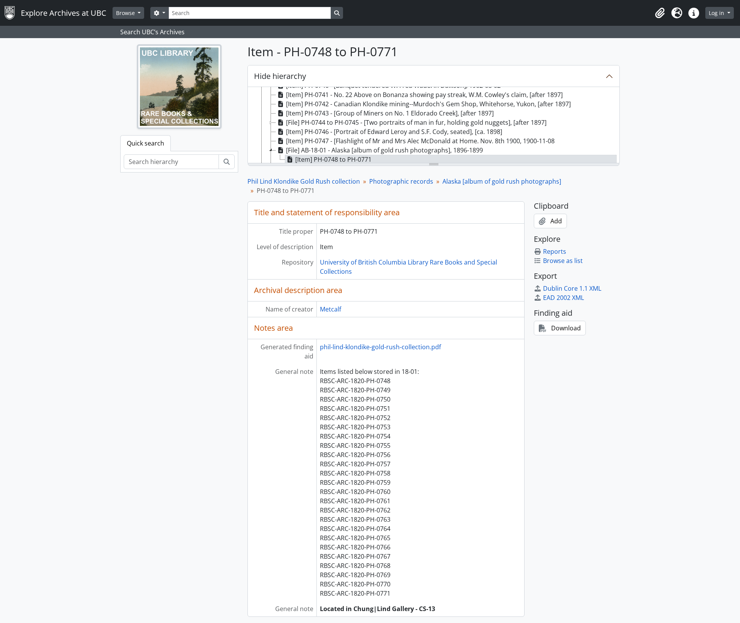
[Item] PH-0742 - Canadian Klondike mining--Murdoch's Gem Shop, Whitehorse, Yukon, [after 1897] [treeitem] (428, 104)
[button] (659, 13)
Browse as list (563, 260)
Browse (126, 13)
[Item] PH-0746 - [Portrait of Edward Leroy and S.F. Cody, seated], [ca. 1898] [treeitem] (394, 131)
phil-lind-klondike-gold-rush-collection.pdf (380, 347)
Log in (717, 13)
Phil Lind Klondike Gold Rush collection (303, 181)
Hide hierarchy (280, 76)
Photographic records (401, 181)
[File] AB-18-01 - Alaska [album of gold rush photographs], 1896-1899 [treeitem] (384, 150)
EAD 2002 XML (563, 297)
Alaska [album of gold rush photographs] (501, 181)
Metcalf (330, 309)
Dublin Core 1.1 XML (572, 288)
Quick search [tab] (145, 143)
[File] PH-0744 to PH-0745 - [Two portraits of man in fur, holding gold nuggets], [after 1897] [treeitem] (416, 122)
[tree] (433, 125)
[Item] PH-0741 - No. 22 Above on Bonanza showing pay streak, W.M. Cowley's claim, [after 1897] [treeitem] (424, 94)
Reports (554, 251)
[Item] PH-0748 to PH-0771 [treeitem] (333, 159)
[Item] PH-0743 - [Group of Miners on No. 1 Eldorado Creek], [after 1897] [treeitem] (390, 113)
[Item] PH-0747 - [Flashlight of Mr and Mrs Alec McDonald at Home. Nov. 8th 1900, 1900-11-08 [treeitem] (420, 141)
